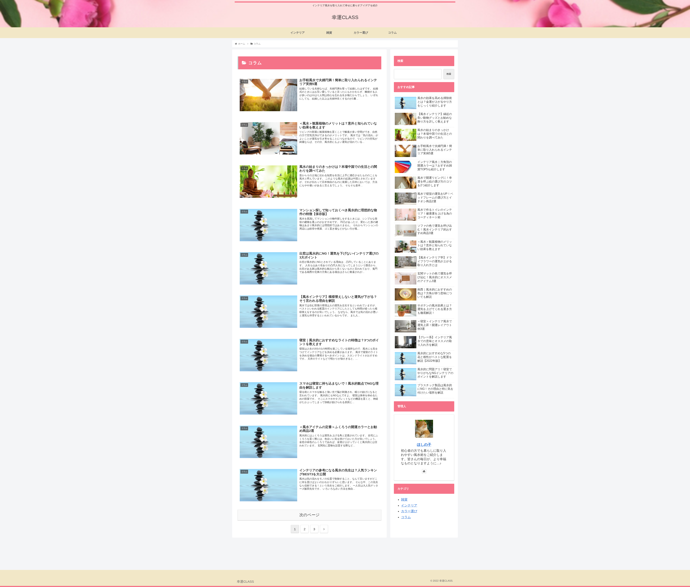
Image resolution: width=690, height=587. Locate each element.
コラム (406, 517)
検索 (449, 74)
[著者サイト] (424, 471)
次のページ (309, 515)
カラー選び (409, 511)
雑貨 (404, 499)
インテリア (409, 505)
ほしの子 (424, 445)
